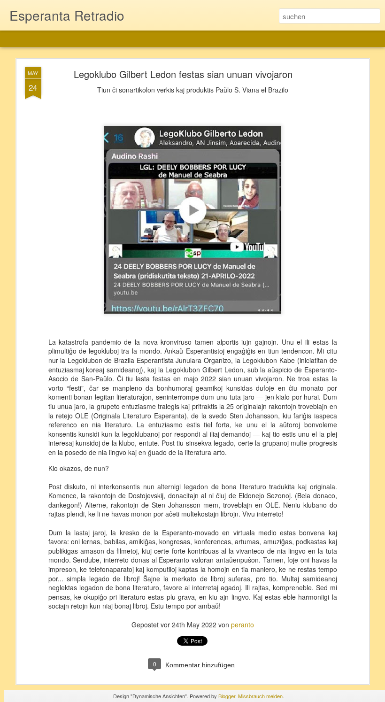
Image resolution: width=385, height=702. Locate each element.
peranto (242, 624)
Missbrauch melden (260, 696)
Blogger (226, 696)
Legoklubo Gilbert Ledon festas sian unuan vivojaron (183, 74)
